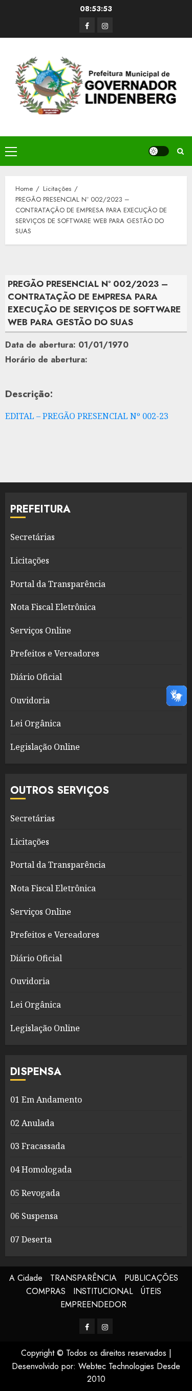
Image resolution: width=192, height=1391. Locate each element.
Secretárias (32, 537)
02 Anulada (32, 1123)
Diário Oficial (36, 676)
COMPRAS (46, 1291)
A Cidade (25, 1278)
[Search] (180, 151)
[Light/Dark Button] (158, 151)
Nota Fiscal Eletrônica (53, 607)
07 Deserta (31, 1239)
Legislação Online (45, 746)
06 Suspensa (34, 1216)
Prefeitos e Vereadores (54, 653)
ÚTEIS (151, 1291)
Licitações (29, 560)
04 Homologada (41, 1169)
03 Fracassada (37, 1146)
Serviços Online (40, 630)
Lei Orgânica (35, 723)
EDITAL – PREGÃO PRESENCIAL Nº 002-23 (86, 416)
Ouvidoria (30, 700)
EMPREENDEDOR (93, 1304)
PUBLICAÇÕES (151, 1278)
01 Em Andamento (46, 1099)
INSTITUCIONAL (103, 1291)
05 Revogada (35, 1193)
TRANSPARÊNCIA (83, 1278)
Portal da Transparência (57, 584)
